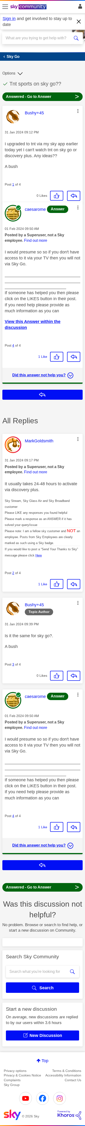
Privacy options (15, 1071)
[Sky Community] (29, 7)
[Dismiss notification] (79, 21)
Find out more (35, 240)
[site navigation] (5, 7)
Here (38, 555)
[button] (78, 111)
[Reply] (73, 196)
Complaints (12, 1080)
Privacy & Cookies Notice (22, 1075)
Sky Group (12, 1085)
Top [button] (45, 1060)
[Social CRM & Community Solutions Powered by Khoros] (69, 1115)
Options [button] (8, 73)
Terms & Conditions (66, 1071)
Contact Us (73, 1080)
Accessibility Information (63, 1075)
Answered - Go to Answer (42, 96)
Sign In (79, 7)
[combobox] (38, 38)
